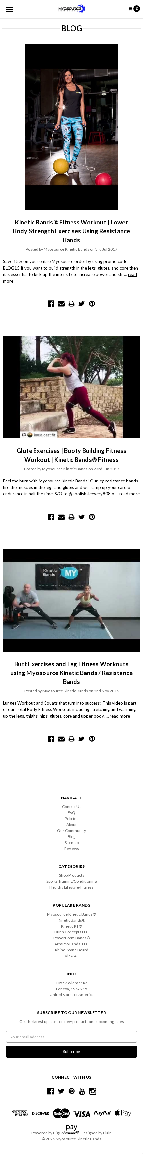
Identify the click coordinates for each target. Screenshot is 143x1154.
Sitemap (72, 842)
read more (129, 493)
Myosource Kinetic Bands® (71, 914)
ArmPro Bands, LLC (71, 943)
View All (72, 955)
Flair (107, 1132)
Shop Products (71, 875)
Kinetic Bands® (71, 920)
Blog (71, 836)
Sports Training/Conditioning (71, 881)
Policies (71, 818)
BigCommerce (66, 1132)
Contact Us (71, 806)
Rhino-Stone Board (71, 949)
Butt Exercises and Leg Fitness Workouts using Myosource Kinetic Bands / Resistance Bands (71, 672)
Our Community (71, 830)
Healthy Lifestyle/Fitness (71, 887)
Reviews (71, 848)
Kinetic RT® (71, 926)
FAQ (71, 812)
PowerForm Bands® (71, 937)
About (71, 824)
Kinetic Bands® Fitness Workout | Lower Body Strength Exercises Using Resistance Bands (71, 231)
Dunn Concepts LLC (71, 932)
